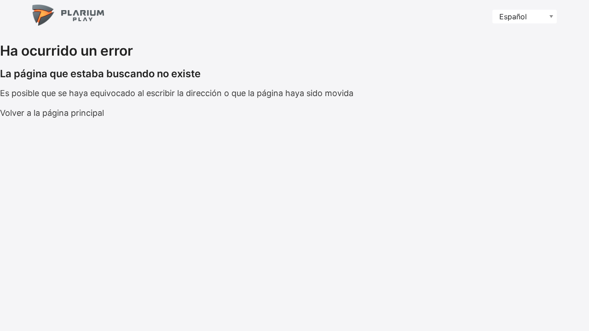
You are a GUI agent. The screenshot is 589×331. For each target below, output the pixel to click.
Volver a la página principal (52, 113)
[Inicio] (68, 17)
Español (513, 16)
